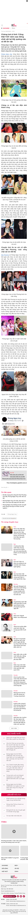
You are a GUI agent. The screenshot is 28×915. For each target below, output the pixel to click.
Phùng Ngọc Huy (6, 54)
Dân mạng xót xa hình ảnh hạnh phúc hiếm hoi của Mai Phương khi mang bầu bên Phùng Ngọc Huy (13, 476)
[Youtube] (21, 896)
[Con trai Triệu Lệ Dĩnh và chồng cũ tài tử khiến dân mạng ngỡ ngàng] (6, 562)
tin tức (15, 798)
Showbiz (6, 28)
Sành (16, 871)
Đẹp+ (15, 544)
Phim (13, 28)
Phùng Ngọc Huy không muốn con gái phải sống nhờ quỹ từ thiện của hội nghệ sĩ (14, 506)
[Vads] (27, 23)
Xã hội (17, 868)
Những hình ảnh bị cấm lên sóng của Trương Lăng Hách (19, 694)
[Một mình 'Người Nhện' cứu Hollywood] (6, 617)
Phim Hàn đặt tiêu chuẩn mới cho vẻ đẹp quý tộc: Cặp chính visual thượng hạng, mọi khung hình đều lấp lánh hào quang (20, 533)
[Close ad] (27, 1)
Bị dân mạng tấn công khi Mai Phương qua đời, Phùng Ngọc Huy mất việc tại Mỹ (14, 496)
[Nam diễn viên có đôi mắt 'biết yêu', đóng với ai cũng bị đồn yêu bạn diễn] (6, 655)
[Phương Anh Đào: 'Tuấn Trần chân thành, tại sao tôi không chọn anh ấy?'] (14, 831)
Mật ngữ (5, 871)
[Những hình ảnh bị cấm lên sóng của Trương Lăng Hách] (6, 694)
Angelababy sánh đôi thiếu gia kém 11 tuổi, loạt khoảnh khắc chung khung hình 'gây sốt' (20, 605)
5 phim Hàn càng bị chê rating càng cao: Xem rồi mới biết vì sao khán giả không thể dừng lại (20, 707)
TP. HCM (3, 903)
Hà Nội (3, 899)
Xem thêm (14, 728)
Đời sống (16, 584)
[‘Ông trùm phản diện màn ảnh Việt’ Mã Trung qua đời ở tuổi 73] (6, 627)
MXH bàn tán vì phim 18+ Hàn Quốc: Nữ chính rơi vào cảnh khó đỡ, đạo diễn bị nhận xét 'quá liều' (20, 721)
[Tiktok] (24, 896)
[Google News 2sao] (9, 519)
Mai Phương (5, 255)
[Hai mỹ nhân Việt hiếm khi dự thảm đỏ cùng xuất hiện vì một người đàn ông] (6, 575)
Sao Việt (12, 472)
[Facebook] (18, 896)
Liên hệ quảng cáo (9, 896)
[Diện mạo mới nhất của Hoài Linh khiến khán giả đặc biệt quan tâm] (6, 666)
